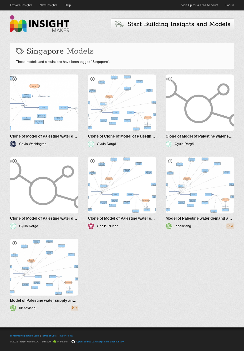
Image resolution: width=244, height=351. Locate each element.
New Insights (48, 5)
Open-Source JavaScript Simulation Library (100, 341)
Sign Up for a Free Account (199, 5)
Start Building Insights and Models (176, 24)
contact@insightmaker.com (24, 335)
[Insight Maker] (40, 31)
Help (68, 5)
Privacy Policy (65, 335)
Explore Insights (21, 5)
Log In (229, 5)
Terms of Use (48, 335)
